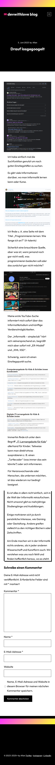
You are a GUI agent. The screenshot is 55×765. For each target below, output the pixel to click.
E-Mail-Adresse (13, 651)
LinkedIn (47, 755)
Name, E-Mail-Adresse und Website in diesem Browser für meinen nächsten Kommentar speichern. (28, 686)
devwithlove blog (23, 14)
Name (8, 636)
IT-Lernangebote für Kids (31, 441)
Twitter (29, 755)
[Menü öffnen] (49, 14)
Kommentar (11, 591)
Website (8, 666)
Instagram (37, 755)
